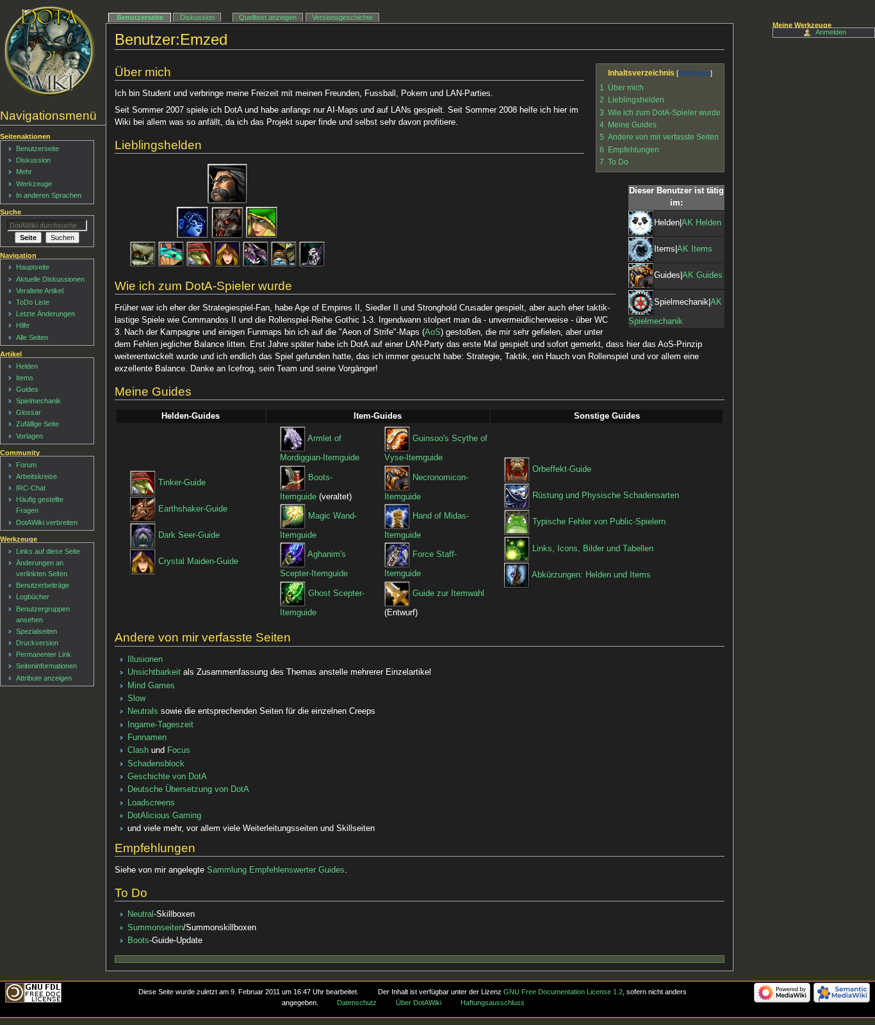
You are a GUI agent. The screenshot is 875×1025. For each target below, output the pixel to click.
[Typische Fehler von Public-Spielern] (517, 522)
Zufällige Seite (37, 424)
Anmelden (830, 32)
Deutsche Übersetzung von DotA (188, 789)
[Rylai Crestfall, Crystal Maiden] (227, 254)
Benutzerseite (140, 17)
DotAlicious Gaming (164, 815)
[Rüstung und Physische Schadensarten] (517, 496)
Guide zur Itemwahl (448, 593)
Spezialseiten (36, 631)
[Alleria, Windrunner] (262, 222)
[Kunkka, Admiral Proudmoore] (227, 183)
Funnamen (147, 737)
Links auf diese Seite (48, 551)
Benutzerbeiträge (42, 585)
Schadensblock (155, 763)
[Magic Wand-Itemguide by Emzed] (293, 516)
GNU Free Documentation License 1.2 (563, 992)
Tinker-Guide (182, 482)
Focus (178, 750)
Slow (136, 698)
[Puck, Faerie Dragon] (171, 254)
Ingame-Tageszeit (160, 724)
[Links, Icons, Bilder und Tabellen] (517, 548)
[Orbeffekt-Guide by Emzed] (517, 469)
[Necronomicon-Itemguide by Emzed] (397, 477)
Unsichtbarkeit (154, 672)
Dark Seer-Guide (189, 535)
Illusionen (145, 659)
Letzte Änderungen (45, 314)
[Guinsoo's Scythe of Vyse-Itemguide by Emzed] (397, 439)
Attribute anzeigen (44, 678)
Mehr (24, 171)
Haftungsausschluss (493, 1002)
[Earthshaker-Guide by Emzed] (143, 508)
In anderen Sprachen (48, 195)
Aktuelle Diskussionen (50, 279)
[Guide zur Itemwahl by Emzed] (397, 593)
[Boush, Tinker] (199, 254)
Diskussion (197, 17)
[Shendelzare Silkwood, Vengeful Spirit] (193, 222)
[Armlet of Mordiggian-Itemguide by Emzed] (293, 439)
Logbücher (32, 597)
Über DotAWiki (418, 1002)
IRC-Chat (30, 488)
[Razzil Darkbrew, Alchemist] (284, 254)
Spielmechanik (38, 401)
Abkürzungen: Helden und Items (591, 574)
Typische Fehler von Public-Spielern (599, 522)
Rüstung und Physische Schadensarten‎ (605, 496)
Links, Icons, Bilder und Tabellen (592, 548)
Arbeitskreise (36, 476)
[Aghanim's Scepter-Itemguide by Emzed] (293, 555)
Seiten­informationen (46, 666)
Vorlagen (29, 436)
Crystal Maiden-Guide (198, 562)
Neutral (140, 914)
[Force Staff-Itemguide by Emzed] (397, 555)
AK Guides (702, 275)
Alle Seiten (32, 337)
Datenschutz (357, 1002)
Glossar (28, 412)
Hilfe (22, 325)
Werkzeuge (34, 184)
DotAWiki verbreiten (47, 522)
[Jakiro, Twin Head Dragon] (255, 254)
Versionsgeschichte (342, 17)
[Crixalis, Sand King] (143, 254)
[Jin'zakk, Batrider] (227, 222)
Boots (138, 940)
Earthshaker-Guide (192, 508)
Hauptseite (32, 267)
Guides (27, 389)
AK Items (694, 249)
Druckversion (37, 643)
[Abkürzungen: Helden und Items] (517, 574)
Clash (138, 750)
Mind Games (151, 685)
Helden (27, 366)
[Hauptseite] (49, 51)
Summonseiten (155, 927)
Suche (10, 212)
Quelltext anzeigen (268, 17)
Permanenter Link (43, 654)
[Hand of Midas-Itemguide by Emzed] (397, 516)
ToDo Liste (32, 302)
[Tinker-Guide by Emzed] (143, 482)
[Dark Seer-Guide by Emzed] (143, 535)
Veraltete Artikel (39, 291)
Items (24, 378)
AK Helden (701, 222)
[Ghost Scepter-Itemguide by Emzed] (293, 593)
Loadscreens (151, 802)
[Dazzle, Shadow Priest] (312, 254)
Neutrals (142, 711)
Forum (26, 465)
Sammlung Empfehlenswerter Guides (276, 870)
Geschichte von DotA (167, 776)
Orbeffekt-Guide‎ (561, 469)
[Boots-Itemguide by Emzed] (293, 477)
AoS (433, 332)
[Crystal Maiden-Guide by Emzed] (143, 562)
